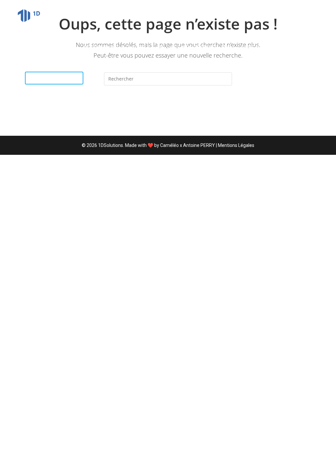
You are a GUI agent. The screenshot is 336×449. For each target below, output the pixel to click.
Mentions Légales (236, 145)
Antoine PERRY (199, 145)
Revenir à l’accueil (168, 112)
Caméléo (169, 145)
